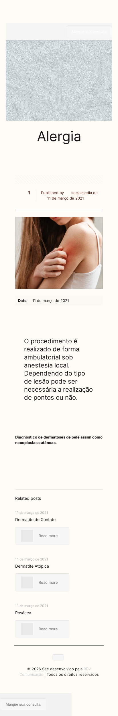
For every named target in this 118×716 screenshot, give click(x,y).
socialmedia (81, 192)
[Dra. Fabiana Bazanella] (59, 14)
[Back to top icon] (58, 657)
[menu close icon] (2, 695)
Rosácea (23, 612)
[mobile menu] (102, 14)
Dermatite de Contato (35, 519)
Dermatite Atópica (32, 566)
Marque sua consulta (89, 32)
